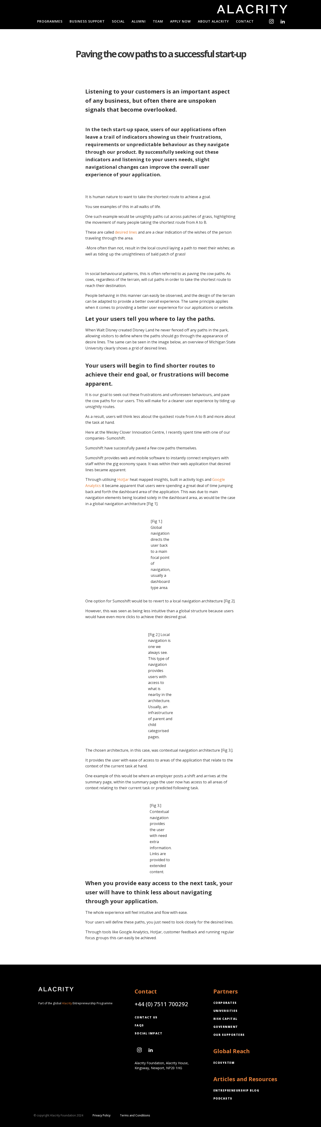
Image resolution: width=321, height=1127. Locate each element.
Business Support (87, 21)
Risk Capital (225, 1019)
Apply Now (180, 21)
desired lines (126, 232)
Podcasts (222, 1098)
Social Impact (149, 1033)
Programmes (50, 21)
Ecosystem (224, 1063)
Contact (245, 21)
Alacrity (67, 1003)
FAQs (139, 1025)
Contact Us (146, 1017)
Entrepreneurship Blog (236, 1090)
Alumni (139, 21)
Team (158, 21)
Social (118, 21)
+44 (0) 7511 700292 (161, 1004)
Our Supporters (229, 1035)
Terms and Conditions (135, 1115)
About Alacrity (213, 21)
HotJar (123, 479)
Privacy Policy (101, 1115)
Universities (225, 1011)
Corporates (225, 1003)
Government (225, 1027)
